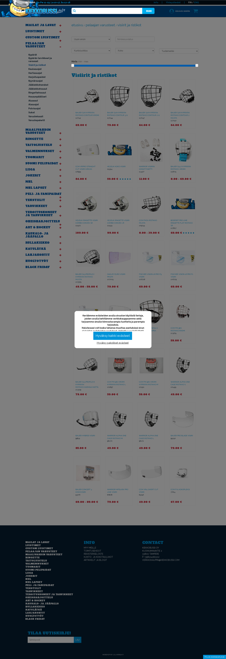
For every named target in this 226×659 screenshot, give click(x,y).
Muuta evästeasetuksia (214, 657)
